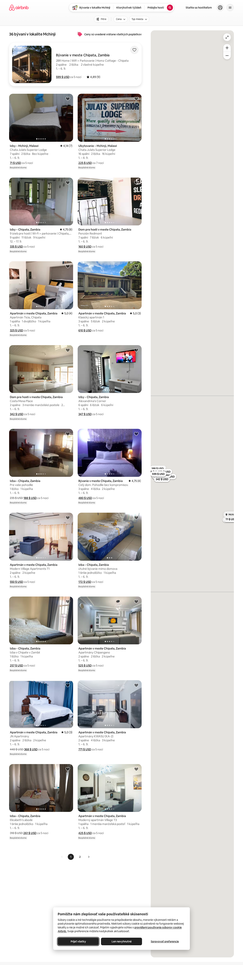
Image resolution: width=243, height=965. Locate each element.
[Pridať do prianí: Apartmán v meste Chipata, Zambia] (68, 266)
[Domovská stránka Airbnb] (18, 7)
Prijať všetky (78, 941)
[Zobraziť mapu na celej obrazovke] (227, 37)
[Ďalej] (89, 857)
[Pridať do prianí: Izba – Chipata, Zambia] (68, 434)
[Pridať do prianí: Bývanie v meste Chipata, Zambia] (136, 434)
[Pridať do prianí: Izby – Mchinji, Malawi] (68, 99)
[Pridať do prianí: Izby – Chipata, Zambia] (68, 182)
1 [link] (70, 857)
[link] (62, 857)
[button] (62, 77)
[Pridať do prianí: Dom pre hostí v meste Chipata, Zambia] (136, 182)
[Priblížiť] (227, 48)
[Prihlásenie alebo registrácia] (220, 7)
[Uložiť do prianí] (134, 50)
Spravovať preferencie (165, 941)
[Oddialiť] (227, 55)
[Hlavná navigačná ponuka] (230, 7)
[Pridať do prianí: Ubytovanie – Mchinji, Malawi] (136, 99)
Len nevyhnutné (122, 941)
